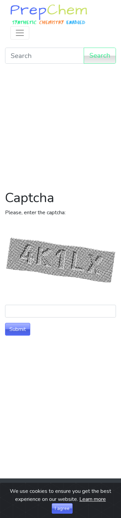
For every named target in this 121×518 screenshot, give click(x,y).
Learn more (92, 499)
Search (99, 55)
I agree (62, 508)
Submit (17, 329)
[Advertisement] (60, 129)
